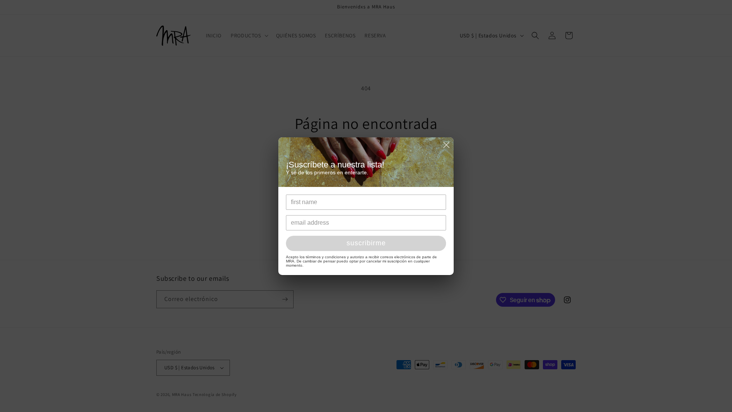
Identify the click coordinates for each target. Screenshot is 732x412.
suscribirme (366, 243)
